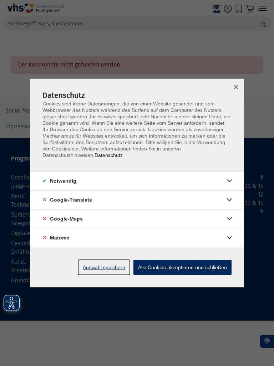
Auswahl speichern (104, 267)
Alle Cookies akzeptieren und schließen (182, 267)
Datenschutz (109, 155)
